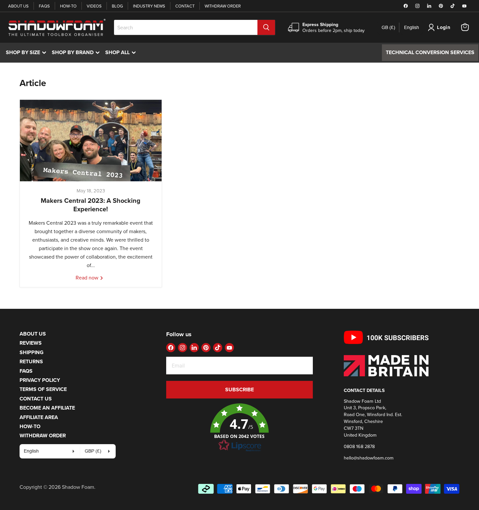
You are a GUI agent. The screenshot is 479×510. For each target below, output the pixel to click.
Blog (117, 6)
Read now (88, 277)
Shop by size (27, 52)
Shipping (32, 352)
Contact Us (36, 398)
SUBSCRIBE (239, 389)
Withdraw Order (223, 6)
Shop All (122, 52)
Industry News (149, 6)
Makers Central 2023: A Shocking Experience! (90, 205)
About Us (18, 6)
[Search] (266, 27)
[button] (239, 427)
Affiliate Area (39, 417)
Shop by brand (77, 52)
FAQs (44, 6)
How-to (68, 6)
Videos (94, 6)
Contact (185, 6)
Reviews (31, 343)
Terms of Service (43, 389)
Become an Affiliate (47, 408)
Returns (31, 361)
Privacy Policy (40, 380)
